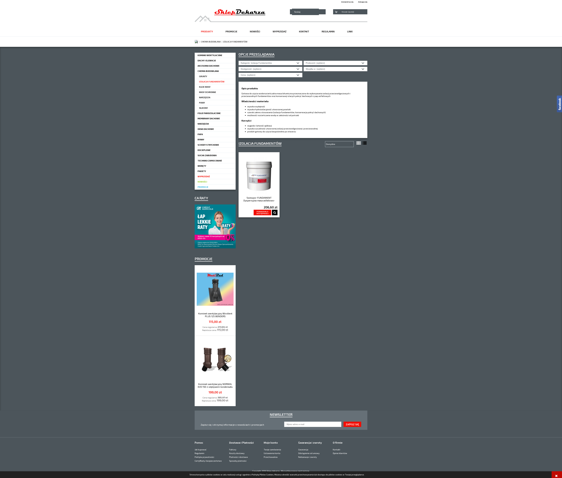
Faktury (232, 449)
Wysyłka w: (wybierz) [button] (315, 69)
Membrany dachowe (209, 118)
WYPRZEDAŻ (204, 176)
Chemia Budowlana (208, 71)
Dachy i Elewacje (207, 60)
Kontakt (336, 449)
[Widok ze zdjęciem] (359, 143)
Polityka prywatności (204, 457)
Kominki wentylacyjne (210, 55)
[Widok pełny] (365, 143)
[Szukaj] (328, 11)
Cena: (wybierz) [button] (248, 75)
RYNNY (201, 139)
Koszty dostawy (236, 453)
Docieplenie (204, 150)
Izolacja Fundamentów (212, 81)
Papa (200, 134)
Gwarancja (303, 449)
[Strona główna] (239, 11)
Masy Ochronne (207, 92)
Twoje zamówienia (272, 449)
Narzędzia (204, 97)
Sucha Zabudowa (207, 155)
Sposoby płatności (237, 461)
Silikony (203, 108)
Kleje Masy (204, 87)
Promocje (203, 187)
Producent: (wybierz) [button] (315, 63)
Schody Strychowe (208, 145)
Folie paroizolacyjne (209, 113)
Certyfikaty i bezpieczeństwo (208, 461)
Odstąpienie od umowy (308, 453)
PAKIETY (202, 171)
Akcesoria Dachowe (208, 66)
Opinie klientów (340, 453)
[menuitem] (207, 31)
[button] (274, 212)
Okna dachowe (206, 129)
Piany (202, 102)
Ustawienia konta (272, 453)
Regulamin (199, 453)
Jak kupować (201, 449)
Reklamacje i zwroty (307, 457)
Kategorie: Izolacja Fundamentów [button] (256, 63)
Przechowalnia (270, 457)
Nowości (202, 181)
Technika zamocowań (210, 160)
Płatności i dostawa (238, 457)
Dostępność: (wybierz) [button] (251, 69)
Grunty (203, 76)
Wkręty (202, 166)
